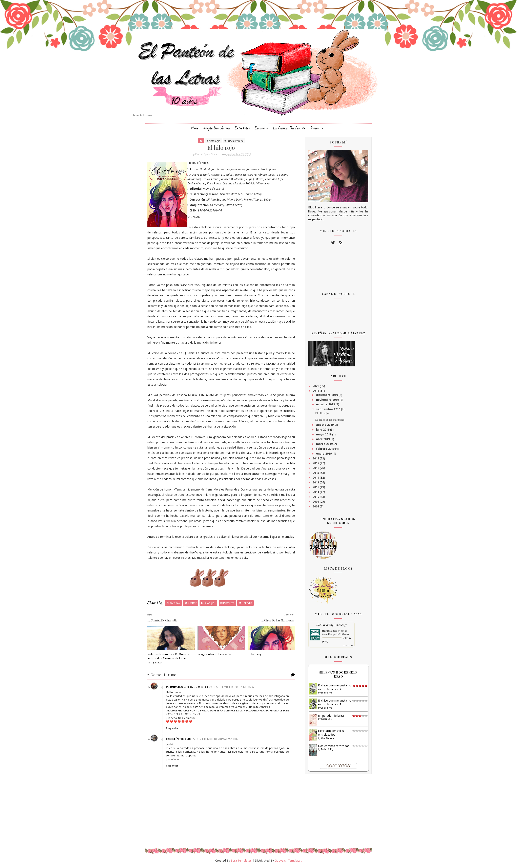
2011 (316, 492)
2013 (316, 482)
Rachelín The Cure (178, 739)
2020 (316, 386)
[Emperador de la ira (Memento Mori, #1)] (313, 719)
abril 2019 (323, 439)
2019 (316, 390)
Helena (325, 630)
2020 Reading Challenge (331, 624)
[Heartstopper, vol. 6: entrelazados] (313, 734)
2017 (316, 463)
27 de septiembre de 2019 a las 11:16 (214, 739)
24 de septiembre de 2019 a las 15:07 (231, 687)
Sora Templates (241, 860)
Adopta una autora (216, 128)
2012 (316, 487)
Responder (172, 728)
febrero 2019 (325, 449)
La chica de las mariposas (329, 419)
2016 (316, 468)
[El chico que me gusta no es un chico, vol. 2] (313, 688)
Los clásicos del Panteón (289, 128)
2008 (316, 506)
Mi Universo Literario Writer (187, 687)
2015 (316, 473)
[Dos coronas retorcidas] (313, 750)
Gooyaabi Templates (288, 860)
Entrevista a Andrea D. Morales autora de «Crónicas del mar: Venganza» (168, 658)
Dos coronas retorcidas (333, 746)
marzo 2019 (324, 444)
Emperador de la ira (331, 715)
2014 (316, 477)
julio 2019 (323, 429)
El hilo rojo (255, 654)
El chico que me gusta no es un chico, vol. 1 (334, 702)
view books (348, 645)
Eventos (260, 128)
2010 (316, 497)
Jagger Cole (326, 718)
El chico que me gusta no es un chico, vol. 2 (334, 687)
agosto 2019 (325, 425)
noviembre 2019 (328, 400)
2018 (316, 458)
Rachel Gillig (327, 749)
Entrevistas (242, 128)
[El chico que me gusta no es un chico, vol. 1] (313, 703)
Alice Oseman (327, 738)
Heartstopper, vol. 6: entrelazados (331, 733)
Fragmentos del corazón (214, 654)
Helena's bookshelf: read (338, 674)
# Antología (213, 141)
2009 (316, 501)
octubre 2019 (326, 404)
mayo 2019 (324, 434)
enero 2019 (324, 453)
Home (195, 128)
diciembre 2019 (327, 395)
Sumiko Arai (326, 692)
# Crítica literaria (234, 141)
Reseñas (316, 128)
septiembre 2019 (328, 409)
